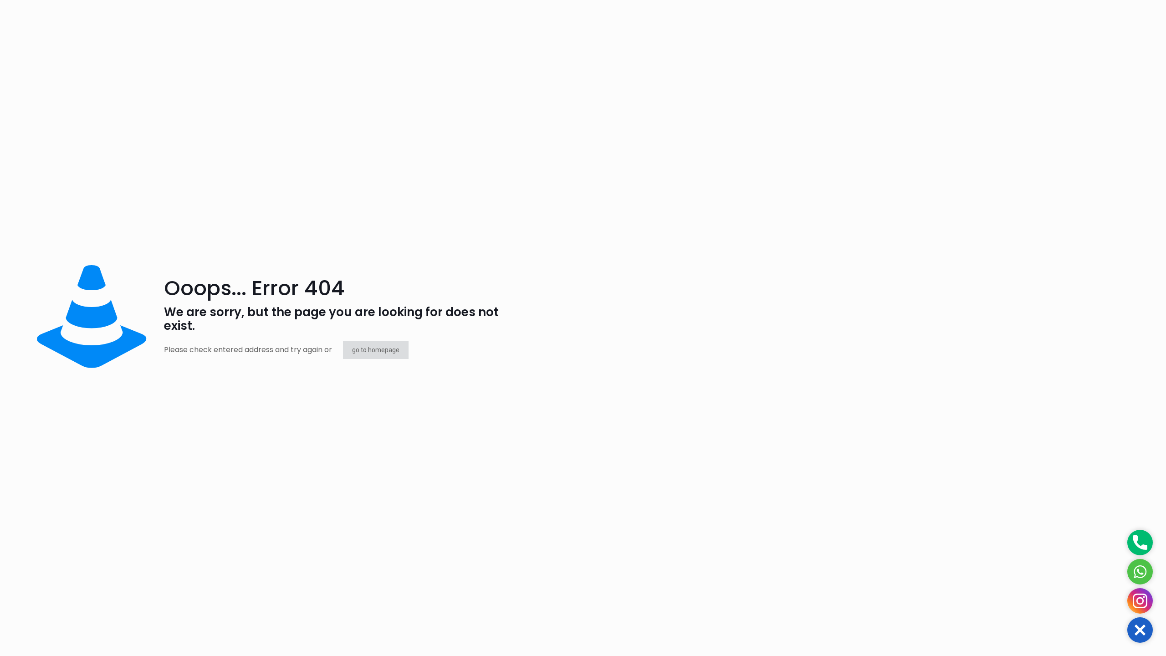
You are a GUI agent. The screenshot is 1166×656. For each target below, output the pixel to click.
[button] (1140, 630)
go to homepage (375, 350)
